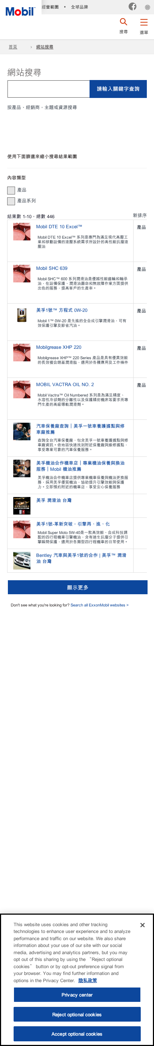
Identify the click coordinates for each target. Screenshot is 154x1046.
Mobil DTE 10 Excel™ (59, 226)
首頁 (13, 47)
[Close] (142, 925)
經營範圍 (50, 7)
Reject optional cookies (77, 1014)
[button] (144, 25)
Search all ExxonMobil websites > (100, 604)
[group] (73, 190)
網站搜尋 (44, 47)
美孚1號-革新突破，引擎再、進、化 (73, 524)
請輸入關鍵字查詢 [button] (118, 88)
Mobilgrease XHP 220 (58, 347)
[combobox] (77, 89)
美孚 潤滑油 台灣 (54, 500)
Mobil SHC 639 (51, 268)
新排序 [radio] (140, 215)
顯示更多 (77, 587)
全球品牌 (79, 7)
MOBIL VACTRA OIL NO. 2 (65, 384)
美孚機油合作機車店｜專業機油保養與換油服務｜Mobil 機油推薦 (80, 466)
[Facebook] (132, 7)
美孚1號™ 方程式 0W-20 (61, 310)
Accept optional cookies (77, 1034)
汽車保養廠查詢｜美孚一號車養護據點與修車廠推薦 (80, 429)
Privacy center (77, 994)
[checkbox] (11, 190)
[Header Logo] (21, 8)
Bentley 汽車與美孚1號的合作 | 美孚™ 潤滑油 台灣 (81, 558)
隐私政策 (87, 980)
